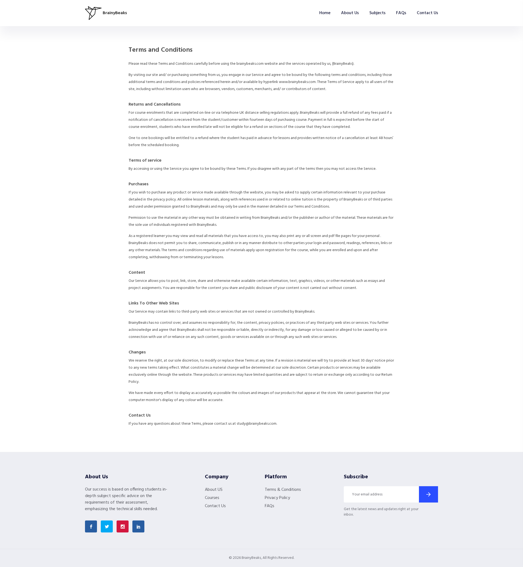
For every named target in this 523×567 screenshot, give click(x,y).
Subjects (377, 13)
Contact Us (427, 13)
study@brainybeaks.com (256, 424)
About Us (350, 13)
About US (214, 489)
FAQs (401, 13)
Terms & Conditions (283, 489)
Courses (212, 497)
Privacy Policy (277, 497)
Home (324, 13)
